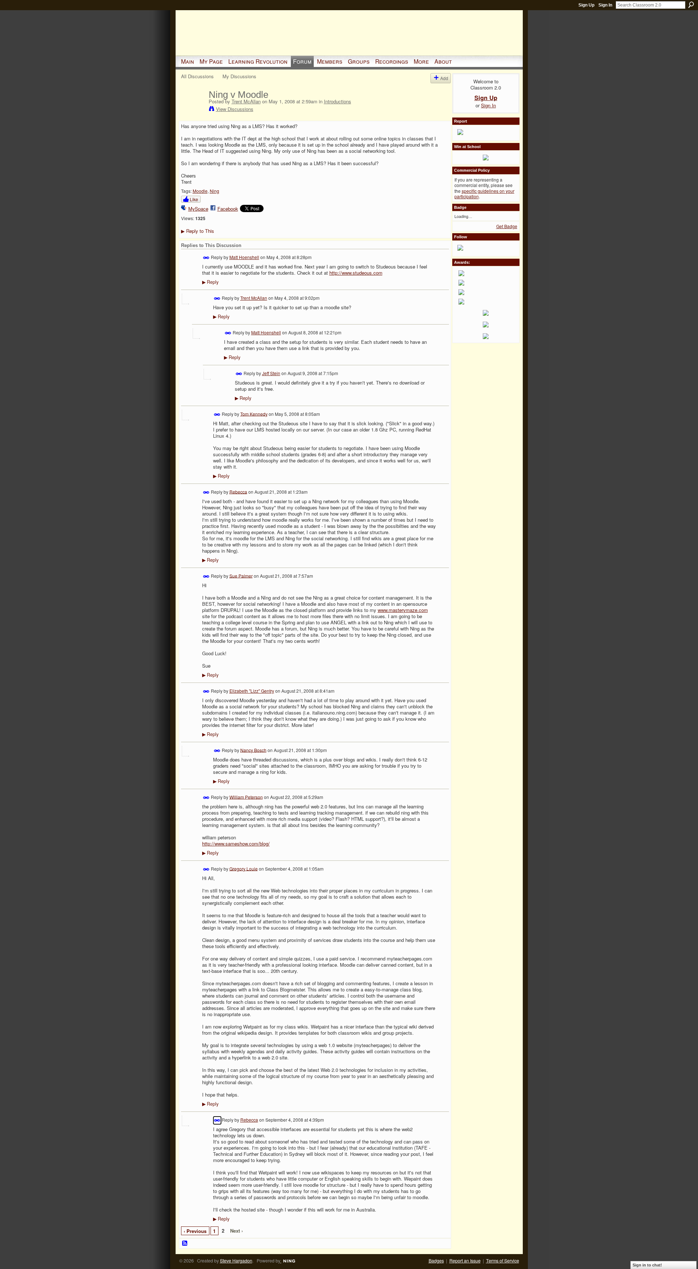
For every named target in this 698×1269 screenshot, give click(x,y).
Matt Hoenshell (244, 257)
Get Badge (506, 226)
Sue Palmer (241, 575)
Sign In (605, 5)
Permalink (206, 257)
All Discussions (197, 76)
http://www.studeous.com (355, 272)
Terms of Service (502, 1260)
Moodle (200, 191)
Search (691, 4)
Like (194, 199)
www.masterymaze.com (403, 609)
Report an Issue (465, 1260)
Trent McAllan (246, 101)
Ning (214, 191)
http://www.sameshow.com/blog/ (236, 843)
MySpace (198, 208)
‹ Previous (195, 1231)
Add (444, 78)
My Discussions (239, 76)
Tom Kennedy (254, 413)
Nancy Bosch (253, 750)
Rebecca (238, 491)
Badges (436, 1260)
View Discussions (234, 109)
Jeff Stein (271, 373)
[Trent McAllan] (192, 110)
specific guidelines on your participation (484, 194)
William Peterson (246, 796)
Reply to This (197, 230)
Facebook (227, 208)
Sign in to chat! (647, 1265)
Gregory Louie (243, 868)
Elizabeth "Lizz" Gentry (251, 691)
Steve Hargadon (236, 1260)
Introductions (337, 101)
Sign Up (586, 5)
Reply (210, 282)
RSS (185, 1243)
